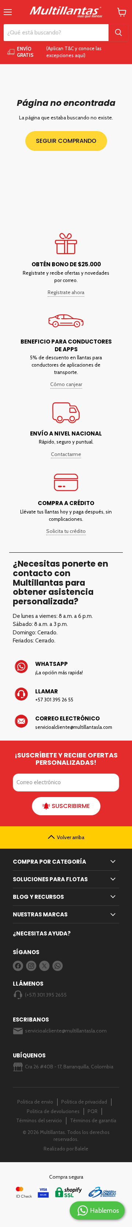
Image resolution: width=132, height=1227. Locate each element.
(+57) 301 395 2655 (46, 994)
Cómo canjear (66, 384)
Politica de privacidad (84, 1102)
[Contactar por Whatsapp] (69, 668)
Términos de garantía (93, 1120)
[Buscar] (118, 32)
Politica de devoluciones (53, 1111)
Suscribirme (71, 806)
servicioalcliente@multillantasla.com (66, 1030)
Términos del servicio (39, 1120)
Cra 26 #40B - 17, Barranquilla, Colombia (69, 1066)
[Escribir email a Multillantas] (69, 723)
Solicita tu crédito (66, 531)
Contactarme (66, 454)
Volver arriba (70, 837)
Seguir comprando (66, 141)
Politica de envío (35, 1102)
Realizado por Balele (66, 1149)
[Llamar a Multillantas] (69, 695)
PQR (93, 1111)
